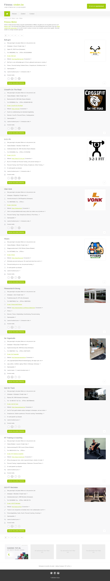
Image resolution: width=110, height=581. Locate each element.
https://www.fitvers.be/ (17, 258)
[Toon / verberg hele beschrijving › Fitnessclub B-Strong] (33, 311)
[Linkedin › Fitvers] (15, 277)
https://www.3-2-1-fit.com (18, 158)
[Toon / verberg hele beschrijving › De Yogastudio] (33, 361)
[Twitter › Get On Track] (8, 426)
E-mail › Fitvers (11, 254)
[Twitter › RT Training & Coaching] (8, 476)
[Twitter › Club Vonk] (8, 227)
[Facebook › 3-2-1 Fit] (12, 178)
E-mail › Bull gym (11, 55)
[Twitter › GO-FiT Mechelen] (8, 526)
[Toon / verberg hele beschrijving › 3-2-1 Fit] (33, 162)
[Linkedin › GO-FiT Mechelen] (15, 526)
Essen (15, 46)
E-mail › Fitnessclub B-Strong (14, 304)
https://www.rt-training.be (18, 457)
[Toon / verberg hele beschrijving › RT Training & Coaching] (33, 460)
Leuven (18, 444)
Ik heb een (96, 6)
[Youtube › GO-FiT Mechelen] (19, 526)
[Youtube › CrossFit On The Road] (19, 128)
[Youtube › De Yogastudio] (19, 377)
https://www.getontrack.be (18, 407)
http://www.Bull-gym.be (17, 59)
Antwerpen (9, 46)
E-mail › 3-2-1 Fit (11, 155)
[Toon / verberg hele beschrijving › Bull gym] (33, 62)
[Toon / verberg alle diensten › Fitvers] (33, 264)
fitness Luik (7, 26)
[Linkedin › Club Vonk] (15, 227)
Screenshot (27, 59)
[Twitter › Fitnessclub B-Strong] (8, 327)
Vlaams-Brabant (11, 96)
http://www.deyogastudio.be (19, 357)
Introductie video (26, 71)
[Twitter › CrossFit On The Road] (8, 128)
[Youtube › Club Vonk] (19, 227)
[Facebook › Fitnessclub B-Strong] (12, 327)
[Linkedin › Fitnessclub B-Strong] (15, 327)
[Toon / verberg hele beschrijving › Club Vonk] (33, 211)
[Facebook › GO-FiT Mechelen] (12, 526)
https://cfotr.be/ (16, 108)
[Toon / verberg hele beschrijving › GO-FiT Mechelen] (33, 510)
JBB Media (53, 577)
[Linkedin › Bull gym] (15, 78)
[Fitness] (7, 13)
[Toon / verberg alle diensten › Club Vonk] (33, 215)
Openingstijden (11, 68)
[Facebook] (54, 573)
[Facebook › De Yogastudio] (12, 377)
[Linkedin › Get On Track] (15, 426)
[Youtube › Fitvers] (19, 277)
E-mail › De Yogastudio (13, 354)
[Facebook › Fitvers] (12, 277)
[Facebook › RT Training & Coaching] (12, 476)
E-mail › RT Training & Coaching (15, 453)
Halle (17, 96)
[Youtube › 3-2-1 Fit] (19, 178)
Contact (32, 13)
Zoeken (23, 13)
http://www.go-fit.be (16, 506)
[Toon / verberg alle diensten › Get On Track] (33, 413)
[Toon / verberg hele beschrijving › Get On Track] (33, 410)
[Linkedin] (58, 573)
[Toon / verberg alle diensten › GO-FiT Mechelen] (33, 513)
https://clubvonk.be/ (17, 208)
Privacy (58, 577)
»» (21, 35)
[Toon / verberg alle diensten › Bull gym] (33, 65)
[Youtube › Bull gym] (19, 78)
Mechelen (16, 493)
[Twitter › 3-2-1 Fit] (8, 178)
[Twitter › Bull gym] (8, 78)
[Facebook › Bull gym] (12, 78)
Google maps (22, 46)
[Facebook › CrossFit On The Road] (12, 128)
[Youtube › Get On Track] (19, 426)
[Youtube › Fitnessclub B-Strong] (19, 327)
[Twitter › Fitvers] (8, 277)
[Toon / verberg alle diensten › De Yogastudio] (33, 364)
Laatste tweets (11, 370)
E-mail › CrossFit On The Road (15, 105)
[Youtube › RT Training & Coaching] (19, 476)
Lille (15, 294)
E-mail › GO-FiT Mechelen (13, 503)
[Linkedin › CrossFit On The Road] (15, 128)
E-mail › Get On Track (12, 404)
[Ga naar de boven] (104, 83)
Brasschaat (16, 344)
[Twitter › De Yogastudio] (8, 377)
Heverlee (18, 145)
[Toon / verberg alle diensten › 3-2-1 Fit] (33, 165)
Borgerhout (16, 195)
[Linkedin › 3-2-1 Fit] (15, 178)
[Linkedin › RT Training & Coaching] (15, 476)
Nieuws (14, 13)
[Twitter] (51, 573)
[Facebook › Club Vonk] (12, 227)
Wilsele (18, 245)
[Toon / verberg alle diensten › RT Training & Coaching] (33, 463)
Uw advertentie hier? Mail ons (42, 551)
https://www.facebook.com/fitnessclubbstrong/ (23, 307)
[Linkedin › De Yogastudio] (15, 377)
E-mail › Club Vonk (11, 205)
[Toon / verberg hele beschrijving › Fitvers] (33, 261)
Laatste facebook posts (13, 71)
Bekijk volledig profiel (16, 83)
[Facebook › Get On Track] (12, 426)
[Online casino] (18, 552)
